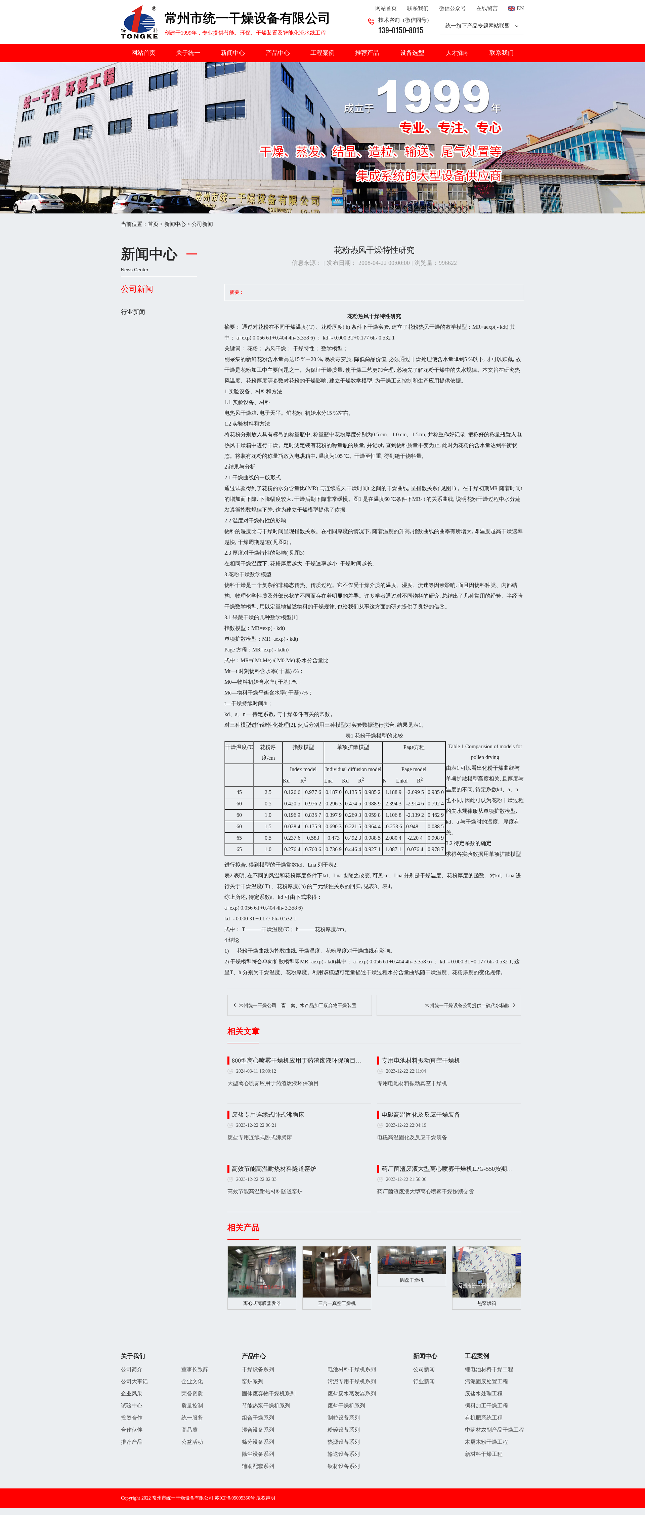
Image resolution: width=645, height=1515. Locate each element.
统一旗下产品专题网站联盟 (477, 26)
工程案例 (322, 52)
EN (520, 8)
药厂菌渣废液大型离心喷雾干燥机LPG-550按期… (447, 1168)
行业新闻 (133, 312)
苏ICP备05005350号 (235, 1498)
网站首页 (386, 8)
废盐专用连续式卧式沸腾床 (268, 1114)
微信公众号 (452, 8)
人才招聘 (457, 53)
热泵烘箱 (486, 1303)
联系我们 (418, 8)
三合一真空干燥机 (337, 1303)
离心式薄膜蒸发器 (262, 1303)
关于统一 (188, 52)
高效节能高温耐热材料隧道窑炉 (274, 1168)
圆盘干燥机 (412, 1280)
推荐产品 (367, 52)
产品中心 (278, 52)
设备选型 (412, 52)
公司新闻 (202, 224)
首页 (153, 224)
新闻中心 (233, 52)
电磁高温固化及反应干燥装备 (421, 1114)
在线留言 (487, 8)
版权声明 (265, 1498)
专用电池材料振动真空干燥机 (421, 1060)
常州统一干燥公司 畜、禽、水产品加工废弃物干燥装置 (297, 1005)
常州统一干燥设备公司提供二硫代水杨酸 (467, 1005)
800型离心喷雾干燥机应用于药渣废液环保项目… (297, 1060)
